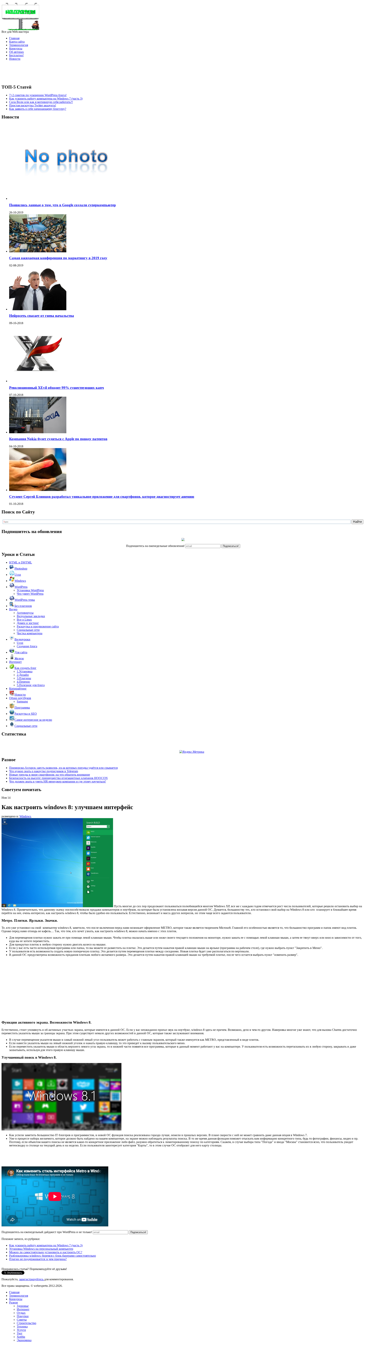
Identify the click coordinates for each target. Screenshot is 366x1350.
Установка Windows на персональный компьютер (41, 1248)
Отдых (21, 1312)
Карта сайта (17, 41)
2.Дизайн (23, 674)
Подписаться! (231, 546)
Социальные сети (28, 629)
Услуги (21, 1330)
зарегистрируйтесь (31, 1279)
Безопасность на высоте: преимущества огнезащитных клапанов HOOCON (58, 778)
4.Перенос (23, 681)
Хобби (21, 1336)
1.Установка (24, 671)
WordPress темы (24, 599)
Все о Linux (24, 619)
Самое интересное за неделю (33, 719)
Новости (14, 58)
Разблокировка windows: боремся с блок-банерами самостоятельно (52, 1255)
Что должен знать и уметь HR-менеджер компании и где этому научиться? (57, 781)
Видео (13, 609)
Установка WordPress (30, 590)
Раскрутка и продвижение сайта (38, 626)
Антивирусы (25, 612)
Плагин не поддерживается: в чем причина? (38, 1259)
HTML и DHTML (20, 562)
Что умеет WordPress (30, 593)
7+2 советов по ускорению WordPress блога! (38, 95)
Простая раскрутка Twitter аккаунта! (32, 105)
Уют (19, 1333)
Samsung (22, 701)
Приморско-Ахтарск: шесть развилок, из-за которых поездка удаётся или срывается (63, 767)
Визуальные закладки (31, 616)
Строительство (26, 1323)
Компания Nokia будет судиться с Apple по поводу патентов (58, 439)
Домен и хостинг (28, 623)
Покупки (23, 1316)
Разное (13, 1302)
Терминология (18, 45)
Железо (19, 658)
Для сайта (20, 652)
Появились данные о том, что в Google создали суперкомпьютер (62, 205)
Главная (14, 38)
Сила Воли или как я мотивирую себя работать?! (41, 102)
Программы (22, 707)
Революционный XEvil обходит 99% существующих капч (56, 388)
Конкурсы (15, 48)
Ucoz (17, 574)
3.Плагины (24, 678)
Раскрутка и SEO (25, 713)
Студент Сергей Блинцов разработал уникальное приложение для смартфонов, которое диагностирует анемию (101, 497)
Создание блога (27, 646)
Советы (22, 1319)
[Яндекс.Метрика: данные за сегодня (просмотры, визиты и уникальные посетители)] (191, 752)
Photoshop (20, 568)
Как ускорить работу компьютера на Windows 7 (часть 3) (46, 98)
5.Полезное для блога (31, 685)
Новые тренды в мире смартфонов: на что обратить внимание (49, 774)
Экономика (24, 1340)
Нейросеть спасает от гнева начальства (41, 316)
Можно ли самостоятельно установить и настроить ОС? (45, 1252)
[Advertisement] (183, 72)
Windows (20, 580)
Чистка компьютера (29, 633)
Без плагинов (23, 605)
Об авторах (16, 52)
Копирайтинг (18, 688)
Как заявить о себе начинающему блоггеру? (37, 108)
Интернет (15, 661)
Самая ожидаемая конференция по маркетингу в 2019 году (58, 258)
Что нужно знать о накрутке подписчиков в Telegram (43, 771)
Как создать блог (25, 668)
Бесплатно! (16, 55)
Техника (22, 1326)
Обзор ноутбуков (20, 698)
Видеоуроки (22, 639)
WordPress (20, 586)
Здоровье (23, 1306)
